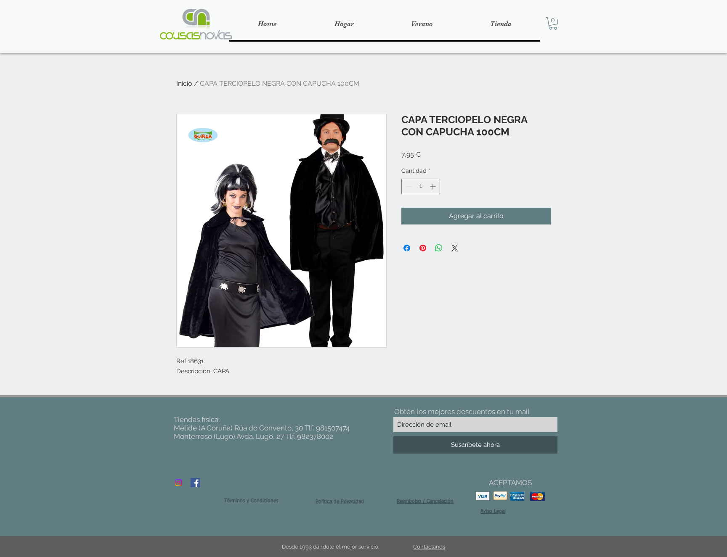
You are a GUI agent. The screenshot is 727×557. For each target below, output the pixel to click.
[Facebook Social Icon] (195, 482)
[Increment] (433, 186)
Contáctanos (429, 547)
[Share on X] (455, 248)
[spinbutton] (420, 186)
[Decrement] (408, 186)
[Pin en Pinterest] (423, 248)
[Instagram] (178, 482)
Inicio (184, 83)
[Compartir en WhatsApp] (439, 248)
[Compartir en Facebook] (407, 248)
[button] (553, 23)
